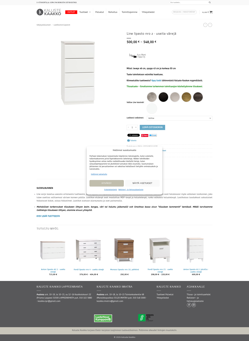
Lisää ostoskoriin (152, 127)
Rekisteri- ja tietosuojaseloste (130, 190)
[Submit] (210, 2)
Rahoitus (112, 12)
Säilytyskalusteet (44, 25)
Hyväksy (107, 183)
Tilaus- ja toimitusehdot (199, 294)
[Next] (212, 257)
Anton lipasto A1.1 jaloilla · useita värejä (196, 270)
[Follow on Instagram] (194, 305)
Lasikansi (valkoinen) (135, 118)
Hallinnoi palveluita (99, 174)
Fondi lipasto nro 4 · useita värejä (89, 269)
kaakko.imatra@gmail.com (110, 301)
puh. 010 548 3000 (137, 298)
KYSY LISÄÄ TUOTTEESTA (48, 216)
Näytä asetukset (142, 183)
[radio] (152, 97)
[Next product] (205, 25)
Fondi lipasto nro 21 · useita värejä (160, 270)
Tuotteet (83, 12)
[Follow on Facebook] (189, 305)
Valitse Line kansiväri (135, 102)
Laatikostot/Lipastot (62, 25)
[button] (184, 12)
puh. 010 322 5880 (83, 298)
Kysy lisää (156, 80)
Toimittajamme (129, 12)
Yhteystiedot (148, 12)
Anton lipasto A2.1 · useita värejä (53, 270)
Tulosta (133, 141)
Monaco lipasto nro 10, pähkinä (124, 269)
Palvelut (99, 12)
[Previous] (37, 257)
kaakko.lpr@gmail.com (49, 301)
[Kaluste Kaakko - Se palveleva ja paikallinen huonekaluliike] (49, 12)
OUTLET (71, 12)
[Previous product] (210, 25)
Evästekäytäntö (110, 190)
